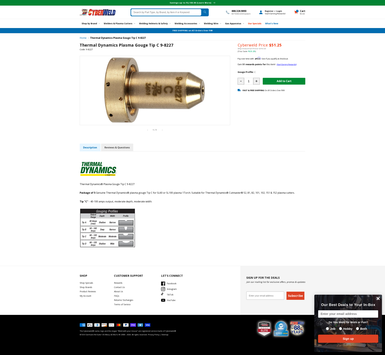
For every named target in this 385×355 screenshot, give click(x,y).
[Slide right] (162, 130)
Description (90, 147)
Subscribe (295, 296)
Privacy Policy (153, 334)
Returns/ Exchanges (123, 300)
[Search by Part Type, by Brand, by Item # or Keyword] (205, 12)
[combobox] (166, 12)
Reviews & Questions (117, 147)
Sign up (348, 338)
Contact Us (119, 287)
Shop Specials (86, 282)
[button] (241, 81)
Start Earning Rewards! (275, 13)
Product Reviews (88, 291)
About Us (118, 291)
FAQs (116, 295)
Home (83, 38)
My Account (85, 295)
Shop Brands (86, 287)
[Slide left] (147, 130)
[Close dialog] (378, 298)
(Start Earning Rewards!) (287, 64)
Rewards (118, 282)
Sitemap (164, 334)
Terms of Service (122, 304)
